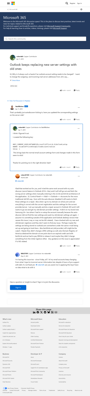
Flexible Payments (35, 347)
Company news (63, 364)
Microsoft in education (65, 322)
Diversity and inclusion (65, 375)
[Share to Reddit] (45, 312)
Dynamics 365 (6, 364)
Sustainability (62, 382)
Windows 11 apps (7, 347)
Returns (33, 333)
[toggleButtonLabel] (81, 9)
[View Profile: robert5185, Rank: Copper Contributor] (17, 176)
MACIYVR (24, 253)
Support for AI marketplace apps (39, 368)
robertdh (19, 56)
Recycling (69, 390)
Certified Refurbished (36, 340)
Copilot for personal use (9, 336)
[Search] (67, 3)
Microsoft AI (6, 357)
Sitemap (5, 390)
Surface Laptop (7, 326)
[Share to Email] (56, 312)
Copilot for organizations (9, 333)
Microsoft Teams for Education (67, 329)
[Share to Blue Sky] (49, 312)
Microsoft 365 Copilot (8, 378)
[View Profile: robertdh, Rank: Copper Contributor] (12, 57)
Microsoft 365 (13, 9)
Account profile (35, 322)
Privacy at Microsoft (64, 368)
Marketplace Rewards (36, 378)
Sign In (79, 3)
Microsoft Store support (37, 329)
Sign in (18, 287)
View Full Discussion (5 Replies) (19, 101)
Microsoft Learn (35, 364)
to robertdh (47, 175)
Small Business (7, 382)
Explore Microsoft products (10, 343)
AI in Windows (6, 340)
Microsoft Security (7, 360)
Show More (16, 80)
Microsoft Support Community (58, 26)
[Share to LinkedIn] (34, 312)
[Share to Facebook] (38, 312)
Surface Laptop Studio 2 (9, 329)
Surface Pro (6, 322)
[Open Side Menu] (8, 3)
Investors (61, 371)
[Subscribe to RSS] (52, 312)
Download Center (35, 326)
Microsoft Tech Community (38, 371)
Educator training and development (68, 340)
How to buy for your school (66, 336)
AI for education (63, 347)
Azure (32, 357)
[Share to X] (41, 312)
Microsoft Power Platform (9, 371)
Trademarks (52, 390)
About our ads (78, 390)
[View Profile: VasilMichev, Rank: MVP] (12, 107)
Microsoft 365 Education (65, 333)
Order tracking (34, 336)
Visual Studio (34, 382)
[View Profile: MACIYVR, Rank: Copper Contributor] (17, 255)
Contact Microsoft (14, 390)
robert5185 (25, 175)
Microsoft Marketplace (37, 375)
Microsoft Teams (7, 375)
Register (72, 3)
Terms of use (43, 390)
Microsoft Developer (36, 360)
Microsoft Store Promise (37, 343)
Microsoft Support (60, 28)
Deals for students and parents (67, 343)
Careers (61, 357)
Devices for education (64, 326)
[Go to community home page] (13, 3)
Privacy (24, 390)
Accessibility (62, 378)
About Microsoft (63, 360)
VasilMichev (19, 106)
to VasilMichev (44, 127)
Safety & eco (61, 390)
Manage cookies (32, 390)
